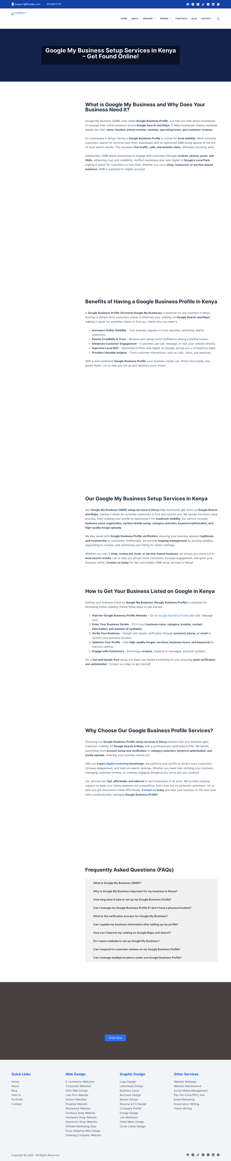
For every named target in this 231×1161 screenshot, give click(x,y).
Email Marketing (184, 1099)
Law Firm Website (77, 1095)
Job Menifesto (129, 1117)
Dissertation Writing (186, 1104)
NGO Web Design (77, 1090)
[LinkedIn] (213, 4)
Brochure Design (130, 1095)
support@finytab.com (28, 4)
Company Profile (130, 1108)
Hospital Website (76, 1104)
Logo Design (128, 1081)
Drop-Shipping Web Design (83, 1130)
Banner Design (129, 1099)
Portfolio (181, 18)
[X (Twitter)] (198, 4)
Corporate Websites (78, 1086)
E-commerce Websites (80, 1081)
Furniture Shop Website (80, 1113)
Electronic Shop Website (81, 1121)
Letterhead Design (131, 1086)
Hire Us (16, 1095)
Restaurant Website (78, 1108)
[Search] (218, 18)
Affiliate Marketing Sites (81, 1126)
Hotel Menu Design (132, 1121)
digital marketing (117, 763)
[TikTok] (203, 4)
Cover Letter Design (133, 1126)
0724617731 (54, 4)
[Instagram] (193, 4)
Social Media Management (191, 1090)
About (134, 18)
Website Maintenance (187, 1086)
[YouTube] (208, 4)
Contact (206, 18)
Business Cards (129, 1090)
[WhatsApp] (218, 4)
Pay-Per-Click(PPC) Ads (189, 1095)
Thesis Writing (183, 1108)
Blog (194, 18)
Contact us (149, 790)
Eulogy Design (129, 1113)
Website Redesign (185, 1081)
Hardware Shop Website (81, 1117)
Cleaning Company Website (83, 1135)
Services (148, 18)
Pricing (164, 18)
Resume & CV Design (133, 1104)
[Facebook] (188, 4)
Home (124, 18)
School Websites (76, 1099)
